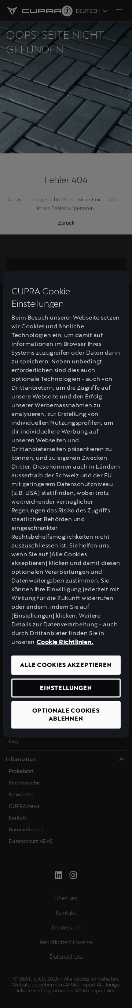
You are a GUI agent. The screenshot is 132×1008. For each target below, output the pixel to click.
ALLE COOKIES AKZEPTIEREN (65, 664)
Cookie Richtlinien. (65, 641)
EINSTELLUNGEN (66, 687)
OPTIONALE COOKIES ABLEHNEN (66, 714)
